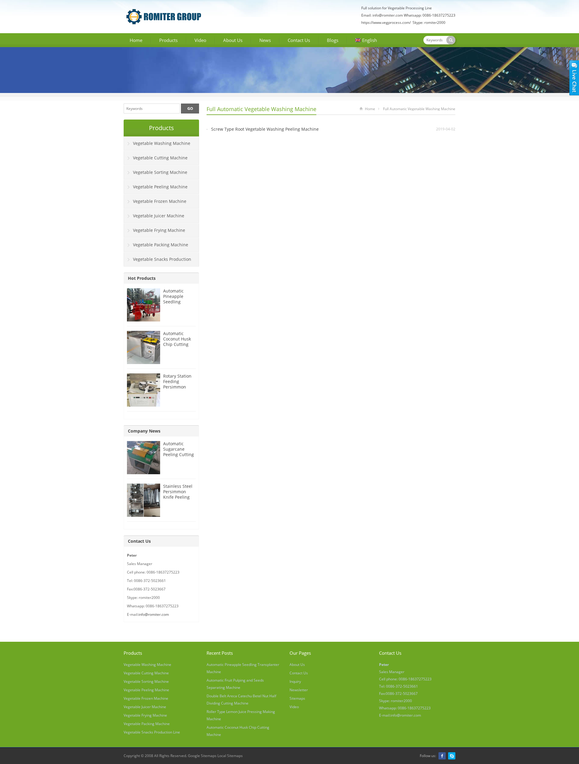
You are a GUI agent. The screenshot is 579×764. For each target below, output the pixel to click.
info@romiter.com (387, 15)
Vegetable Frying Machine (159, 230)
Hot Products (142, 278)
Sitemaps (297, 698)
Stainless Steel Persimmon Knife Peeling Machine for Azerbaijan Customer (177, 499)
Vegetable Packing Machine (160, 245)
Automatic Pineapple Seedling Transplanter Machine (176, 301)
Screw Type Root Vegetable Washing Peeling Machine (265, 129)
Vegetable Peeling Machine (160, 187)
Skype (451, 755)
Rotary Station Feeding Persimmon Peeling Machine (177, 387)
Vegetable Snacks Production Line (157, 261)
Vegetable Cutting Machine (160, 158)
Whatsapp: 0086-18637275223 (429, 15)
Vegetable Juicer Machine (158, 216)
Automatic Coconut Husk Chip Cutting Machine (177, 342)
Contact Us (299, 40)
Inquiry (295, 681)
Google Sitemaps (202, 755)
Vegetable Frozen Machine (159, 201)
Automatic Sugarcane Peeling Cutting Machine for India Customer (178, 454)
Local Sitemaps (230, 755)
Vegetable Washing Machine (161, 143)
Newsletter (299, 689)
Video (200, 40)
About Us (232, 40)
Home (136, 40)
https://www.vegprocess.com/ (386, 22)
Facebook (442, 755)
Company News (144, 431)
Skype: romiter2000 (429, 22)
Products (168, 40)
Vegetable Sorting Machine (160, 172)
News (265, 40)
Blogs (332, 40)
